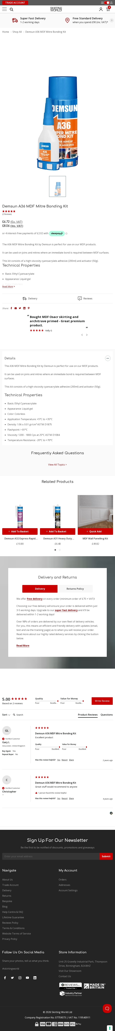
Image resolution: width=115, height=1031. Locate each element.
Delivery (40, 588)
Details (9, 358)
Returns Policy (75, 588)
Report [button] (65, 760)
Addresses (64, 885)
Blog (4, 906)
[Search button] (11, 9)
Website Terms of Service (16, 933)
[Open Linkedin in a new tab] (35, 977)
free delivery (34, 598)
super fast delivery (66, 610)
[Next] (112, 20)
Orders (62, 879)
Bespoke (7, 901)
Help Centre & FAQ (12, 912)
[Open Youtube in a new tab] (27, 977)
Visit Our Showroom (70, 971)
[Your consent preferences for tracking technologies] (110, 1028)
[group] (18, 699)
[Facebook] (11, 308)
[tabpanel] (20, 518)
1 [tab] (55, 550)
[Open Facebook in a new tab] (5, 977)
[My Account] (101, 9)
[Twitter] (20, 308)
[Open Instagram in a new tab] (20, 977)
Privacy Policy (9, 939)
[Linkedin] (24, 308)
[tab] (88, 715)
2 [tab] (59, 550)
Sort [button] (5, 714)
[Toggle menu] (4, 9)
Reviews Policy (10, 922)
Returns (6, 895)
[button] (9, 213)
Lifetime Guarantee (13, 917)
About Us (7, 879)
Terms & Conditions (13, 928)
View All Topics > (57, 464)
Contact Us (65, 976)
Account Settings (68, 890)
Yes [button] (58, 760)
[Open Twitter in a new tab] (12, 977)
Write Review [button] (102, 701)
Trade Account (15, 2)
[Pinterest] (29, 308)
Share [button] (71, 760)
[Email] (16, 308)
